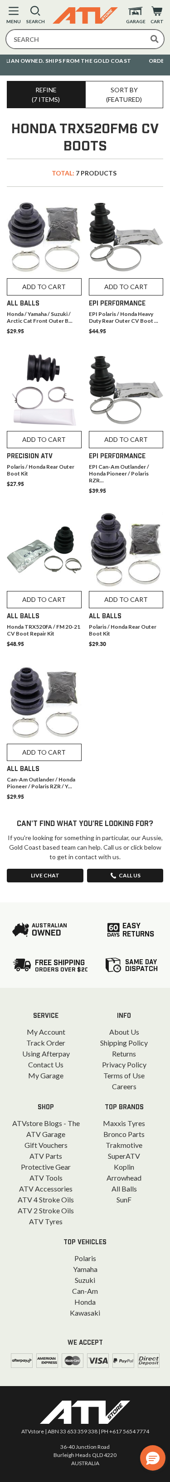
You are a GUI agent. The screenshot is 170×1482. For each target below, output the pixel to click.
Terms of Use (124, 1075)
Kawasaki (85, 1312)
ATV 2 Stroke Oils (46, 1210)
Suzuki (85, 1280)
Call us (130, 875)
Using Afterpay (46, 1053)
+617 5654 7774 (129, 1431)
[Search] (155, 39)
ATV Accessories (46, 1188)
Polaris (85, 1258)
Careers (124, 1086)
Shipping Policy (124, 1042)
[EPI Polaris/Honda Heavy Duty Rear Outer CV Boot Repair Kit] (126, 237)
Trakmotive (124, 1145)
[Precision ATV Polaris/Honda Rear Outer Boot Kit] (44, 390)
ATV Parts (45, 1156)
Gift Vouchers (46, 1145)
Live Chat (45, 875)
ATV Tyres (46, 1221)
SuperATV (124, 1156)
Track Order (45, 1042)
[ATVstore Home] (85, 1412)
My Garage (45, 1075)
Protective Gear (46, 1166)
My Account (46, 1031)
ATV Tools (46, 1177)
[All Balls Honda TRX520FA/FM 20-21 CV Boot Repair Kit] (44, 549)
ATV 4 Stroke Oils (46, 1199)
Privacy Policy (124, 1064)
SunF (124, 1199)
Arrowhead (124, 1177)
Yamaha (85, 1269)
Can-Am (85, 1291)
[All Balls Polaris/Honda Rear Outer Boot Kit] (126, 549)
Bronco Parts (124, 1134)
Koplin (124, 1166)
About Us (124, 1031)
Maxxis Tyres (124, 1123)
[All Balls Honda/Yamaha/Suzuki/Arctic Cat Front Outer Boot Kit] (44, 237)
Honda (85, 1301)
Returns (124, 1053)
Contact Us (45, 1064)
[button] (152, 1458)
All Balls (124, 1188)
